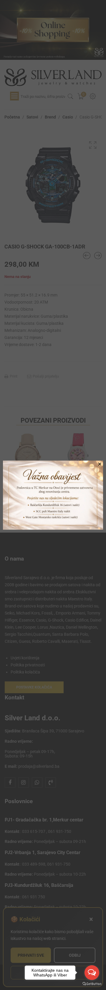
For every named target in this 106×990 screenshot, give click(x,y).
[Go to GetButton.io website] (91, 984)
